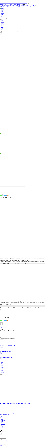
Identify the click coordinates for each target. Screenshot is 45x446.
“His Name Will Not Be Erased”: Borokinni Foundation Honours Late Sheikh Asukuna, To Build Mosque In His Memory (12, 2)
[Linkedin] (6, 195)
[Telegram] (5, 195)
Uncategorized (2, 372)
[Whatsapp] (1, 195)
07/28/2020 (1, 34)
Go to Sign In (6, 440)
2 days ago (1, 359)
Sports (2, 371)
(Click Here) (12, 197)
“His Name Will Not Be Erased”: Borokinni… (6, 351)
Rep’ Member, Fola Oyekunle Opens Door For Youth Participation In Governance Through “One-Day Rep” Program (11, 4)
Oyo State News (3, 368)
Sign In (1, 445)
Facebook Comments (3, 327)
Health (2, 365)
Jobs (1, 366)
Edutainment (2, 363)
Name (1, 336)
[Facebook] (2, 195)
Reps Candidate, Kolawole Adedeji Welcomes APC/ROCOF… (8, 345)
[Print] (8, 195)
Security (2, 370)
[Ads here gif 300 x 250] (4, 316)
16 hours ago (1, 347)
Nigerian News (2, 367)
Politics (1, 29)
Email (1, 337)
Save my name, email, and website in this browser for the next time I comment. (8, 338)
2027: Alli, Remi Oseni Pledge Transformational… (6, 357)
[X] (3, 195)
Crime (2, 362)
